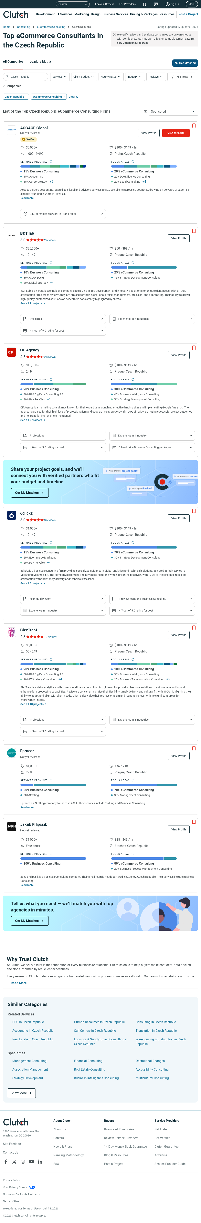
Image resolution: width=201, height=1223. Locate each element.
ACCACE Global (34, 128)
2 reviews (50, 240)
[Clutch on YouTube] (31, 1161)
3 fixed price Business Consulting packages (145, 447)
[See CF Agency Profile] (11, 352)
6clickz (26, 513)
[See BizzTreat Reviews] (34, 636)
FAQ (56, 1164)
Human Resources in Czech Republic (99, 1022)
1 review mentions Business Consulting (142, 598)
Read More (19, 983)
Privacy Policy (11, 1180)
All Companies (13, 61)
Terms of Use (11, 1201)
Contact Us (10, 1152)
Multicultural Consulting (152, 1078)
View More (19, 1093)
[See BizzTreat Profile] (11, 632)
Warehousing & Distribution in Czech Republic (161, 1041)
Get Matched (187, 63)
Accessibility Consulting (152, 1069)
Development (45, 14)
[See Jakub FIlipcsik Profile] (11, 826)
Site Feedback (12, 1144)
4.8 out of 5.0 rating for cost (47, 330)
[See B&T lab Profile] (11, 235)
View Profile (148, 133)
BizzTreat (28, 630)
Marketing (81, 14)
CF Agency (29, 350)
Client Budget (81, 76)
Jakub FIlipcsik (33, 824)
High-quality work (40, 598)
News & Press (62, 1146)
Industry (132, 76)
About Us (59, 1129)
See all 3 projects (31, 583)
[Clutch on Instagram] (23, 1161)
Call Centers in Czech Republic (95, 1031)
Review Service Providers (121, 1138)
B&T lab (27, 233)
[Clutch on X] (14, 1161)
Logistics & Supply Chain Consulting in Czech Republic (101, 1041)
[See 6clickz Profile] (11, 515)
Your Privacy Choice (15, 1187)
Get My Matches (27, 493)
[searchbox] (25, 77)
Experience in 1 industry (132, 435)
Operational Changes (150, 1061)
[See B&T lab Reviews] (34, 240)
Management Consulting (29, 1061)
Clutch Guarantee (166, 1146)
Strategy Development (27, 1078)
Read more (27, 198)
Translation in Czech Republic (156, 1031)
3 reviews (50, 520)
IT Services (64, 14)
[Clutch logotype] (15, 14)
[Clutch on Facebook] (5, 1161)
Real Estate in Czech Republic (32, 1039)
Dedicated (36, 318)
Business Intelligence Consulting (96, 1078)
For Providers (127, 4)
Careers (58, 1138)
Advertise (160, 1155)
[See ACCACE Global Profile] (11, 130)
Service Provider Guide (169, 1164)
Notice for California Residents (21, 1194)
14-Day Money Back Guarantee (125, 1146)
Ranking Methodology (68, 1155)
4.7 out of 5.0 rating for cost (136, 610)
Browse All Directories (119, 1129)
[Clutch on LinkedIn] (40, 1161)
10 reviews (50, 636)
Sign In (175, 4)
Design (95, 14)
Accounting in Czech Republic (32, 1031)
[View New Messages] (156, 4)
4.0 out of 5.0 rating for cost (47, 447)
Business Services (115, 14)
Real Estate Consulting (89, 1069)
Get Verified (162, 1138)
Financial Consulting (88, 1061)
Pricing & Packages (144, 14)
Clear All (74, 96)
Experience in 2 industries (133, 318)
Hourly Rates (108, 76)
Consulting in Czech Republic (156, 1022)
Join (192, 4)
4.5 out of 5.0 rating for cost (47, 731)
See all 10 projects (32, 704)
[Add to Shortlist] (194, 125)
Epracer (27, 750)
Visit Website (176, 133)
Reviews (154, 76)
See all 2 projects (31, 303)
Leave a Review (104, 4)
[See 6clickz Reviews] (34, 520)
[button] (59, 77)
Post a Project (188, 14)
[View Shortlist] (144, 4)
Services (57, 76)
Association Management (30, 1069)
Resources (167, 14)
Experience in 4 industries (133, 719)
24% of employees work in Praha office (53, 213)
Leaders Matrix (40, 61)
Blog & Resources (116, 1155)
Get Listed (161, 1129)
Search (62, 4)
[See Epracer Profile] (11, 753)
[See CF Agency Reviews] (34, 356)
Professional (37, 719)
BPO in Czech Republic (28, 1022)
